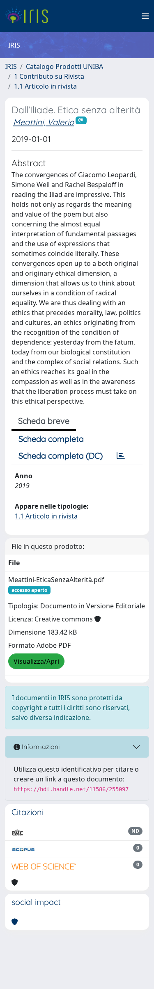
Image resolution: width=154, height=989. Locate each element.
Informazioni (40, 746)
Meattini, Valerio (43, 122)
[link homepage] (30, 16)
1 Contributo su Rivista (49, 76)
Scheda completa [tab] (51, 439)
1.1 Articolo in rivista (45, 86)
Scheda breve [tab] (43, 421)
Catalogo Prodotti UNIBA (64, 66)
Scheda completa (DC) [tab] (60, 455)
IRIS (11, 66)
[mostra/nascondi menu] (145, 16)
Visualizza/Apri (36, 661)
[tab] (121, 455)
